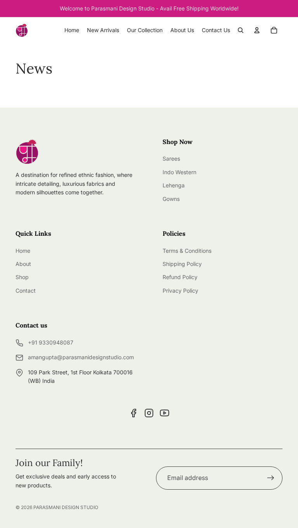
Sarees (171, 158)
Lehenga (174, 185)
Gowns (171, 198)
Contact (26, 290)
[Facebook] (133, 413)
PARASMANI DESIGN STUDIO (65, 507)
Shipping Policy (182, 264)
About (23, 264)
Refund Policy (180, 277)
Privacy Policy (180, 290)
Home (23, 250)
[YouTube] (164, 413)
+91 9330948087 (50, 342)
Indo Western (179, 172)
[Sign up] (271, 478)
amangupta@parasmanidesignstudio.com (81, 357)
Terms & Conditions (187, 250)
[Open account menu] (256, 30)
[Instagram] (149, 413)
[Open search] (240, 30)
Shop (22, 277)
